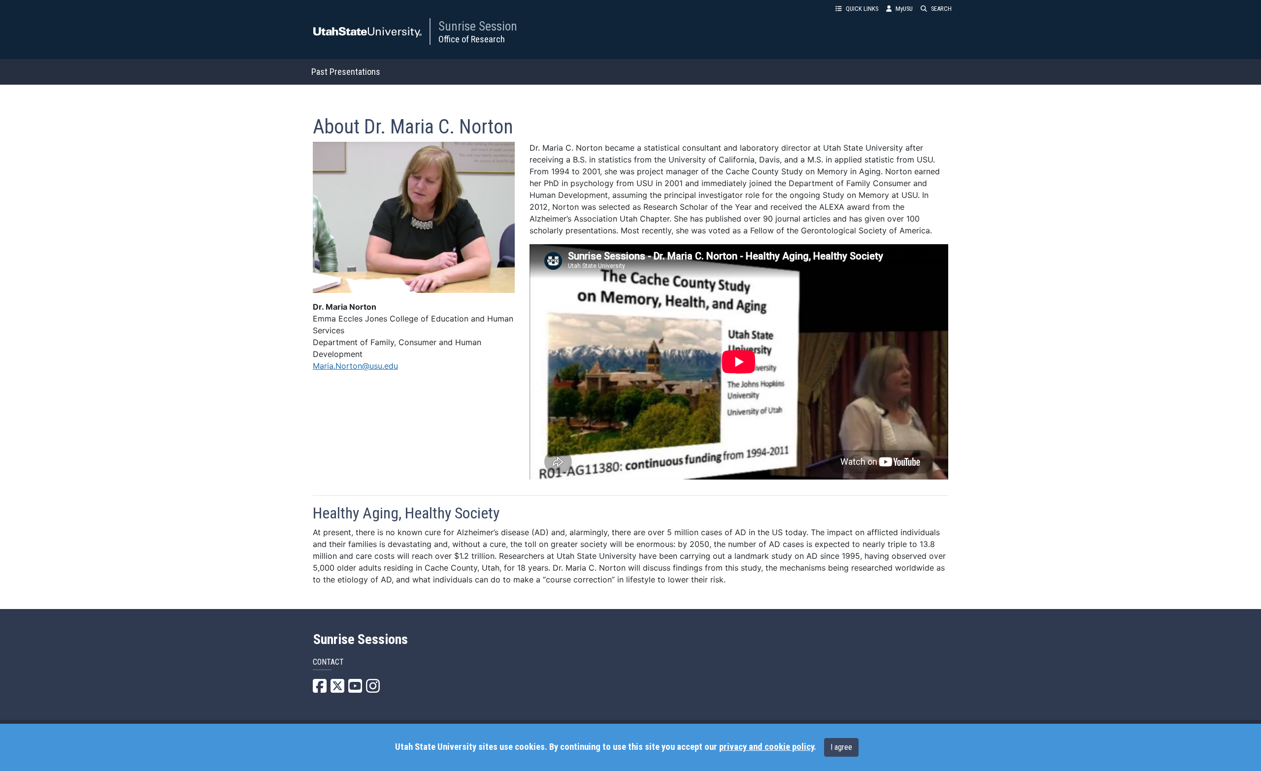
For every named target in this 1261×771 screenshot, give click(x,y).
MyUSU (904, 8)
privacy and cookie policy (766, 746)
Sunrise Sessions (360, 639)
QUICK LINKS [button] (862, 8)
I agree (841, 747)
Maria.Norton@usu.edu (355, 366)
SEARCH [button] (941, 8)
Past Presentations (345, 71)
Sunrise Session (477, 26)
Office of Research (471, 39)
